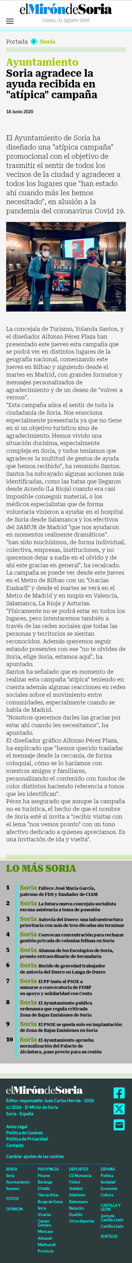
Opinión (14, 1209)
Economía (109, 1188)
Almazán (45, 1238)
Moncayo (45, 1231)
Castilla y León (111, 1207)
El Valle (43, 1188)
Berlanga (45, 1182)
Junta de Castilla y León (112, 1218)
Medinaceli (47, 1244)
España (108, 1169)
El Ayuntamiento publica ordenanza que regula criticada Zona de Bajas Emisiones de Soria (56, 1009)
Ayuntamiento (42, 62)
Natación (76, 1208)
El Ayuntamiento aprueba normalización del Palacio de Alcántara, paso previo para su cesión (61, 1046)
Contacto (15, 1145)
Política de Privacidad (27, 1138)
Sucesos (12, 1188)
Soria (47, 41)
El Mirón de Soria (66, 10)
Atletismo (77, 1195)
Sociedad (108, 1182)
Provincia (48, 1169)
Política (107, 1175)
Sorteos (109, 1236)
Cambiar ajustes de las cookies (35, 1156)
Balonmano (78, 1201)
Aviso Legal (16, 1126)
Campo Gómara (44, 1223)
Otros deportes (81, 1221)
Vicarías (44, 1214)
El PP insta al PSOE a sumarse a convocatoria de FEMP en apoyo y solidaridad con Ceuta (56, 987)
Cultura (107, 1195)
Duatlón (76, 1214)
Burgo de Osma (50, 1201)
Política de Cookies (24, 1132)
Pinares (44, 1175)
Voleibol (76, 1188)
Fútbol (74, 1182)
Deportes (78, 1169)
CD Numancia (80, 1175)
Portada (17, 41)
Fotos (12, 1198)
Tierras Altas (48, 1195)
